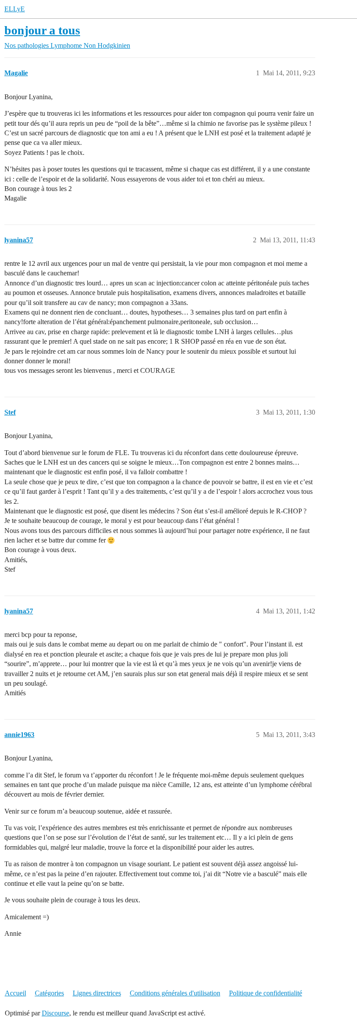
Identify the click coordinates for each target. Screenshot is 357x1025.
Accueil (15, 993)
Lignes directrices (97, 993)
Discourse (55, 1013)
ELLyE (14, 9)
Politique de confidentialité (265, 993)
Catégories (49, 993)
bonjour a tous (42, 30)
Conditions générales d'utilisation (175, 993)
